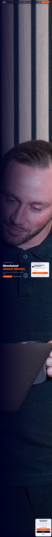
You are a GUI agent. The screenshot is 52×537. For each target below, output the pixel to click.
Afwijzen (43, 531)
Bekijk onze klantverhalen (17, 276)
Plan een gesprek (7, 276)
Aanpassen (43, 534)
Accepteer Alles (43, 529)
